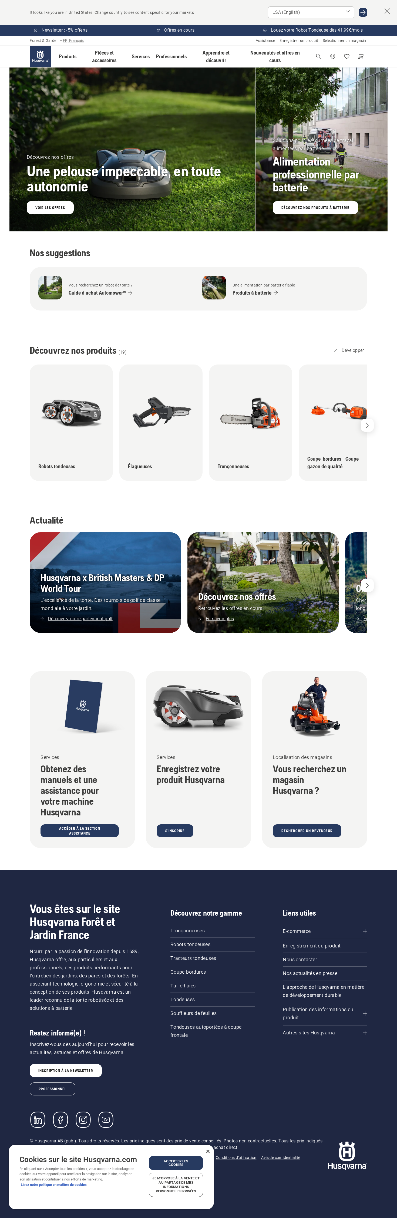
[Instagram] (83, 1120)
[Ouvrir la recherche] (318, 56)
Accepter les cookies (176, 1163)
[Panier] (360, 56)
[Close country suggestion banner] (387, 11)
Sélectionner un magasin (344, 40)
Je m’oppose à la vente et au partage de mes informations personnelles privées (175, 1184)
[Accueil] (40, 56)
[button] (68, 56)
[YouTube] (106, 1120)
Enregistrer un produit (299, 40)
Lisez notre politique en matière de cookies (54, 1185)
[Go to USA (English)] (363, 12)
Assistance (265, 40)
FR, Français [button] (73, 40)
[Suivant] (367, 585)
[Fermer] (208, 1151)
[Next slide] (367, 425)
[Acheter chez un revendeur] (332, 56)
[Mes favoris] (346, 56)
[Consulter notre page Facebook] (60, 1120)
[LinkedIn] (38, 1120)
